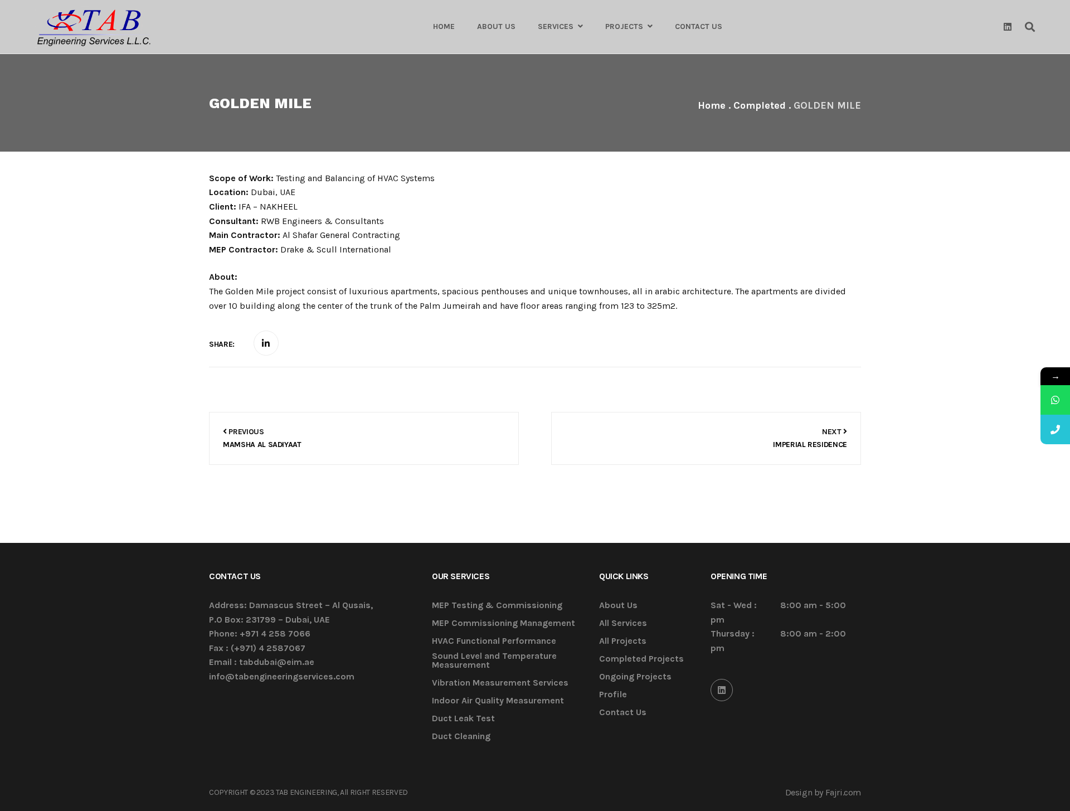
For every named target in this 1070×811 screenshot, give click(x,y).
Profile (613, 695)
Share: (222, 344)
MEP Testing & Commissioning (497, 605)
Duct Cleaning (461, 736)
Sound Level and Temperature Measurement (494, 661)
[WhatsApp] (1055, 400)
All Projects (622, 641)
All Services (623, 623)
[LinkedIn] (722, 690)
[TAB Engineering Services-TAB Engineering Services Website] (93, 27)
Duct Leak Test (463, 718)
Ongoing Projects (635, 677)
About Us (618, 605)
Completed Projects (641, 659)
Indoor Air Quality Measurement (498, 701)
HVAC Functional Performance (494, 641)
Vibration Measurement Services (500, 683)
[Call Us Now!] (1055, 429)
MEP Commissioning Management (503, 623)
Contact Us (622, 712)
